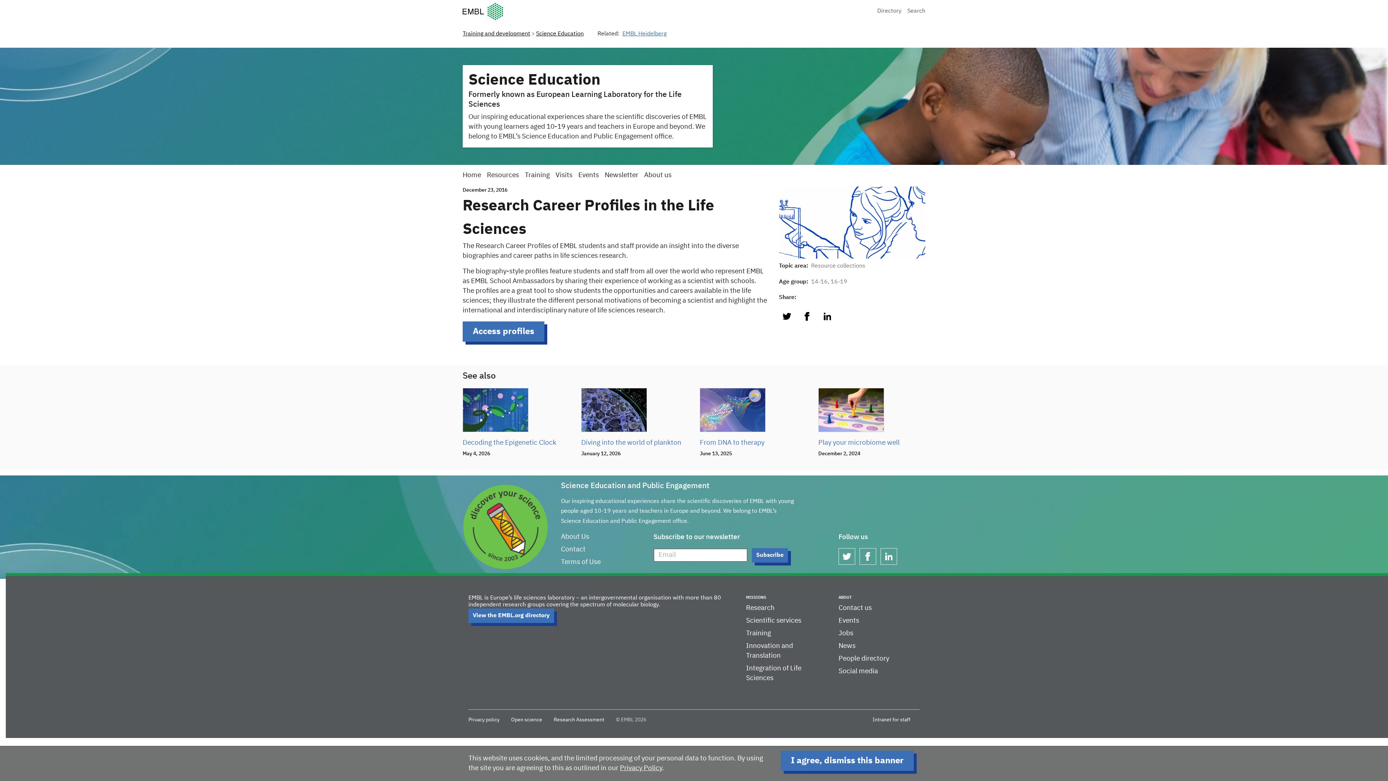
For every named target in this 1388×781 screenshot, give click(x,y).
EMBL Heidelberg (644, 34)
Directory (889, 11)
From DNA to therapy (732, 442)
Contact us (855, 608)
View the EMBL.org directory (511, 616)
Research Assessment (579, 719)
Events (588, 175)
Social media (858, 671)
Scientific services (773, 620)
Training (537, 175)
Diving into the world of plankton (631, 442)
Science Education (560, 34)
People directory (864, 658)
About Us (575, 536)
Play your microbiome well (859, 442)
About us (658, 175)
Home (472, 175)
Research (760, 608)
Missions (756, 597)
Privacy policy (484, 719)
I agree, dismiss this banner (847, 760)
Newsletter (621, 175)
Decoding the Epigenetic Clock (509, 442)
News (847, 646)
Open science (526, 719)
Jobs (846, 633)
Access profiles (503, 331)
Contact (573, 549)
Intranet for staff (892, 719)
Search (916, 11)
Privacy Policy (641, 768)
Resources (503, 175)
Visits (564, 175)
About (845, 597)
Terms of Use (581, 562)
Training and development (496, 34)
